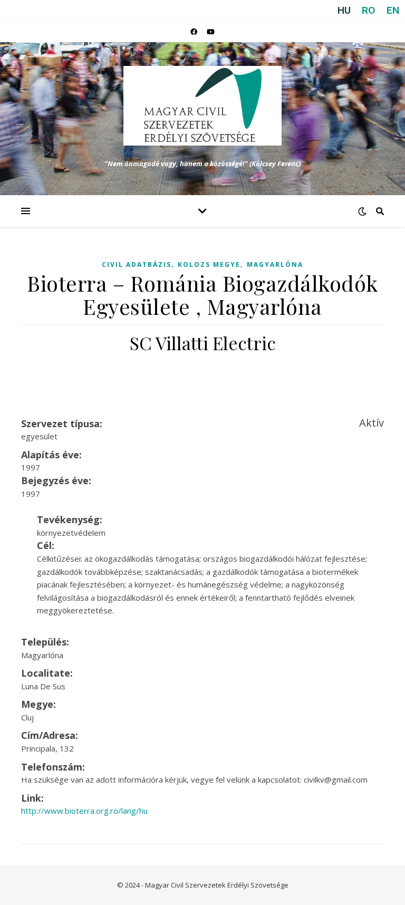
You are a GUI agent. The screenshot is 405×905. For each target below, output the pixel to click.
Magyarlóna (275, 264)
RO (368, 10)
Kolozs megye (209, 264)
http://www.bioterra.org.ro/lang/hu (84, 810)
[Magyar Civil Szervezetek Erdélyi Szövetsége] (202, 106)
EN (393, 10)
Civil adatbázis (136, 264)
